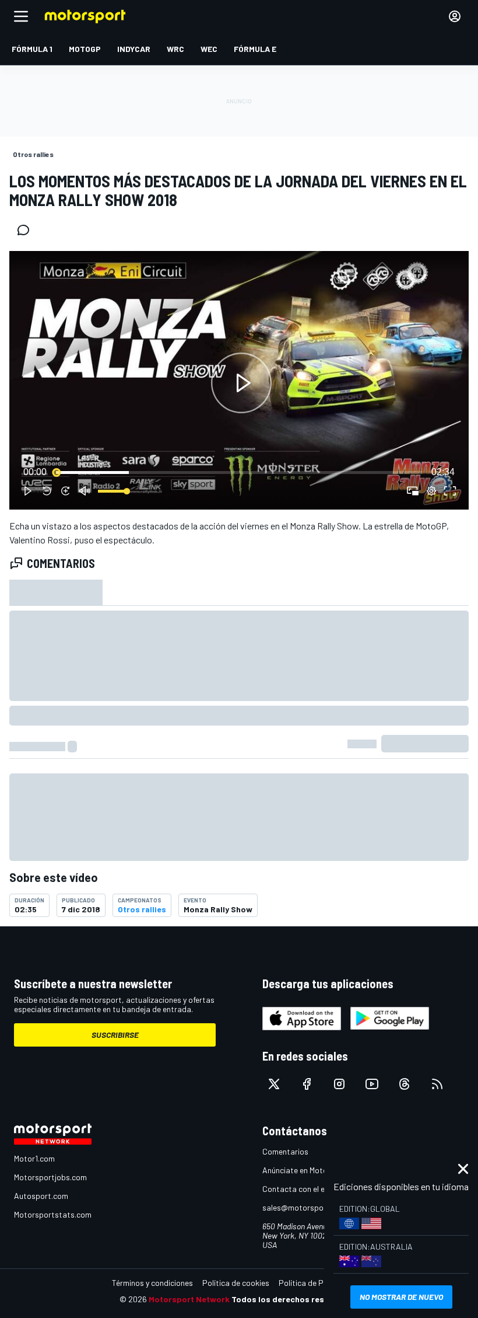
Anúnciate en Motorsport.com (314, 1170)
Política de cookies (235, 1283)
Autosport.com (41, 1196)
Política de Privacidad (318, 1283)
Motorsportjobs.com (50, 1177)
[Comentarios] (26, 230)
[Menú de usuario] (454, 16)
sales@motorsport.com (304, 1207)
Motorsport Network (189, 1299)
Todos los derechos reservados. (294, 1299)
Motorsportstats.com (53, 1214)
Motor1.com (34, 1158)
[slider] (239, 472)
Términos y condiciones (152, 1283)
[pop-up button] (431, 491)
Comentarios (285, 1151)
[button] (241, 382)
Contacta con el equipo (303, 1189)
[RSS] (437, 1084)
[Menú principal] (21, 16)
